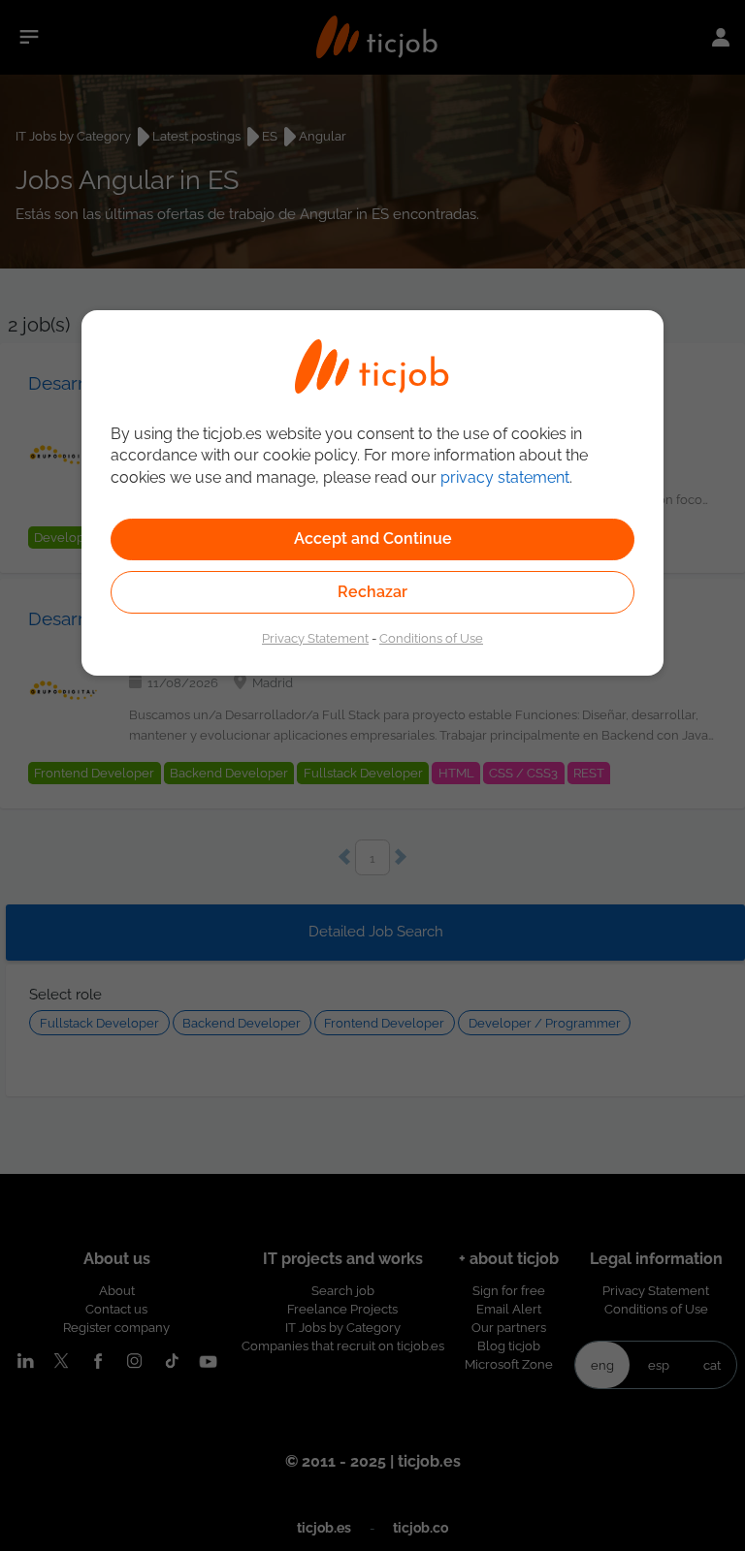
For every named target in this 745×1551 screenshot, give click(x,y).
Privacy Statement (315, 638)
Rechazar (372, 592)
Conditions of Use (431, 638)
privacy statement (504, 477)
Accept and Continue (373, 538)
